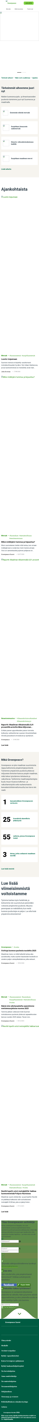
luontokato (15, 536)
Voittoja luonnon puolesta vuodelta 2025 (18, 1083)
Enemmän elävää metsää (20, 113)
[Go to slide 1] (19, 72)
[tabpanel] (19, 26)
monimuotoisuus (16, 538)
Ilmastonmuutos (8, 718)
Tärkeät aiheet (7, 78)
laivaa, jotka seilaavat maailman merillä (22, 855)
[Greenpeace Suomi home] (14, 3)
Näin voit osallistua (22, 78)
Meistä (8, 9)
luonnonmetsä (16, 356)
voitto (17, 1079)
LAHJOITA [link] (28, 3)
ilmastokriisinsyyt (24, 721)
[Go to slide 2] (24, 72)
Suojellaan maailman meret (21, 158)
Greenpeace (5, 739)
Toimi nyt (30, 9)
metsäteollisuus (26, 536)
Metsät (4, 356)
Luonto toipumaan (9, 359)
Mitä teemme (19, 9)
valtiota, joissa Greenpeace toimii (24, 837)
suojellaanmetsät (29, 356)
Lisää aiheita (6, 169)
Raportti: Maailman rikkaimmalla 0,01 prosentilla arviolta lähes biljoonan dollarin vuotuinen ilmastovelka (17, 726)
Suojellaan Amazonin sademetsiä (19, 128)
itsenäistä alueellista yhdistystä (21, 820)
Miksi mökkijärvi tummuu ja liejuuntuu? (18, 542)
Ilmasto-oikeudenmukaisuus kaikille (22, 143)
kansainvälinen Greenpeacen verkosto (21, 802)
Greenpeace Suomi (7, 554)
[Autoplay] (15, 72)
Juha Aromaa (5, 371)
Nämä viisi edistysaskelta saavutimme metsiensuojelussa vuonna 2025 (17, 1269)
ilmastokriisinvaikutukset (27, 718)
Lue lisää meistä (7, 869)
